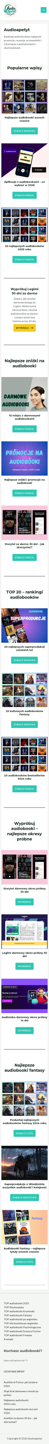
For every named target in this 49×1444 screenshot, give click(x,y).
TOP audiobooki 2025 (16, 1303)
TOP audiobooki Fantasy (18, 1315)
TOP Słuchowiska (14, 1307)
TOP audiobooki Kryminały (19, 1311)
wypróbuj (24, 966)
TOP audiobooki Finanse (18, 1335)
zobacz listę (24, 1133)
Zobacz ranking (24, 131)
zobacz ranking (24, 724)
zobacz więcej (24, 493)
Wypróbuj (22, 328)
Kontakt (8, 1339)
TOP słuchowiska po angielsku (21, 1323)
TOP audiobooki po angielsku (20, 1319)
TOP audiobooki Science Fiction (22, 1331)
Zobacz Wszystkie (24, 1197)
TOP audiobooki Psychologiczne (22, 1327)
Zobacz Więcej (24, 195)
